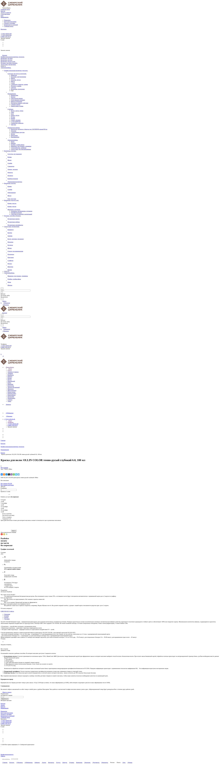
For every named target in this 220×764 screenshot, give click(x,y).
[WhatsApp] (14, 474)
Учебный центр (8, 26)
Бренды (3, 706)
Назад (10, 369)
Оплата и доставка (9, 23)
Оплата (6, 617)
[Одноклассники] (4, 474)
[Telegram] (19, 474)
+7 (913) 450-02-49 (6, 33)
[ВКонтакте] (2, 474)
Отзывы (6, 616)
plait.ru (12, 611)
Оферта (3, 756)
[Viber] (11, 474)
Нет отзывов (4, 467)
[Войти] (1, 352)
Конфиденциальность (7, 754)
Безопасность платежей (11, 24)
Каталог (3, 703)
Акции (3, 705)
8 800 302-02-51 (5, 611)
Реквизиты (7, 20)
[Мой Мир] (7, 474)
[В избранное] (1, 471)
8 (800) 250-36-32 (6, 36)
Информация (4, 708)
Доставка (7, 619)
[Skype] (16, 474)
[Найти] (2, 299)
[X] (9, 474)
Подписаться (4, 698)
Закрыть (14, 530)
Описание (7, 614)
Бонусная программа (10, 21)
